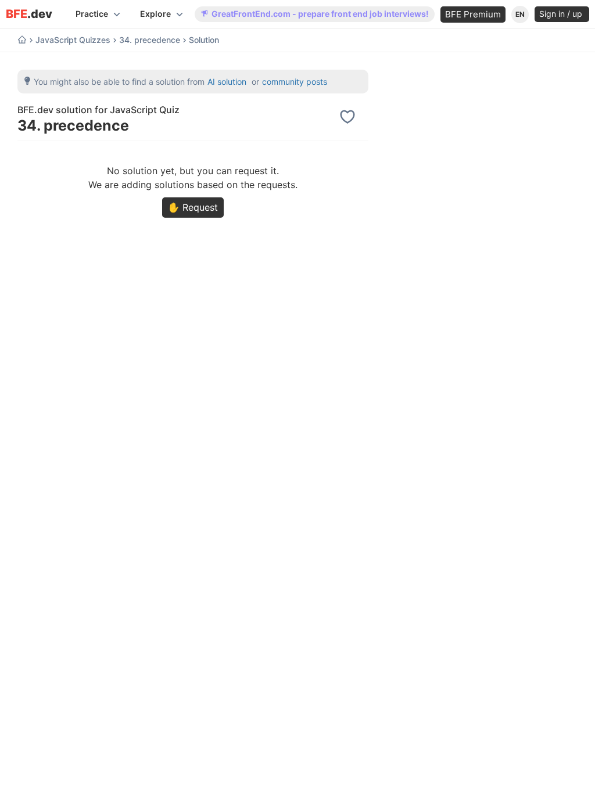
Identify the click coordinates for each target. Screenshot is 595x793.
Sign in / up (562, 14)
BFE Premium (473, 14)
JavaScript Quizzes (72, 40)
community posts (294, 81)
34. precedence (149, 40)
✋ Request (193, 207)
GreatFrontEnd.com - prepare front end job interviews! (320, 14)
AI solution (226, 81)
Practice (92, 14)
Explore (155, 14)
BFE (29, 14)
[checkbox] (349, 116)
